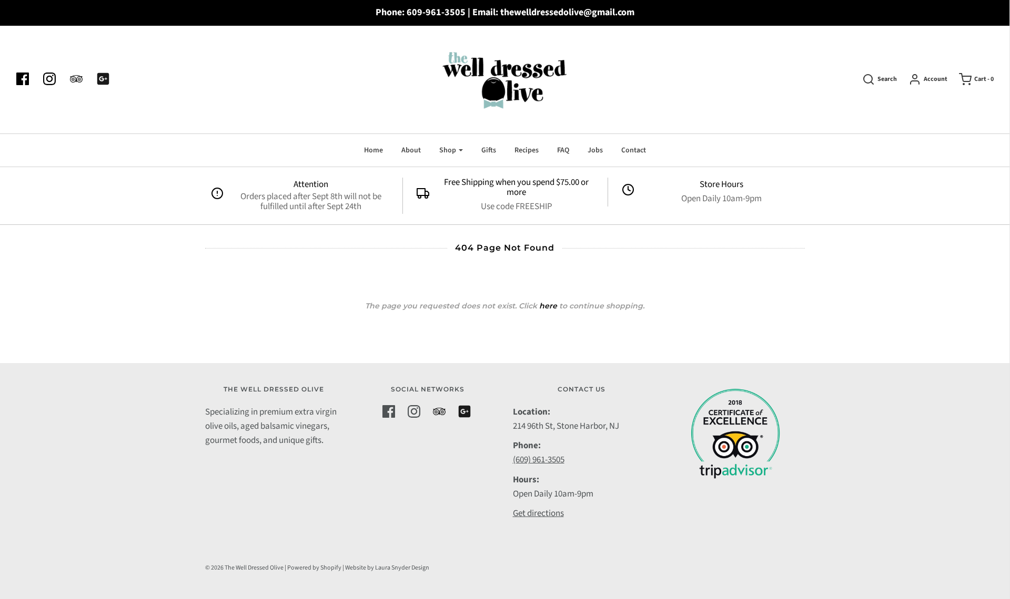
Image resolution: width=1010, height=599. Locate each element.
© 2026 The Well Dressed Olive (244, 567)
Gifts (488, 150)
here (548, 306)
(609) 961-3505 (538, 459)
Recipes (526, 150)
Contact (633, 150)
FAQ (563, 150)
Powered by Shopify (314, 567)
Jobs (595, 150)
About (411, 150)
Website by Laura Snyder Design (387, 567)
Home (373, 150)
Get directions (538, 513)
